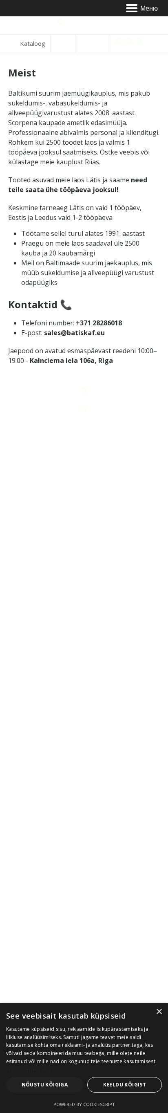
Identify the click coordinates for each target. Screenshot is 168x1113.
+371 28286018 (98, 322)
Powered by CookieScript (84, 1104)
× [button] (159, 1012)
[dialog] (84, 1058)
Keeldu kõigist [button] (124, 1084)
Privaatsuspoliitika (28, 1069)
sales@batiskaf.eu (74, 332)
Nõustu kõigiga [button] (45, 1084)
